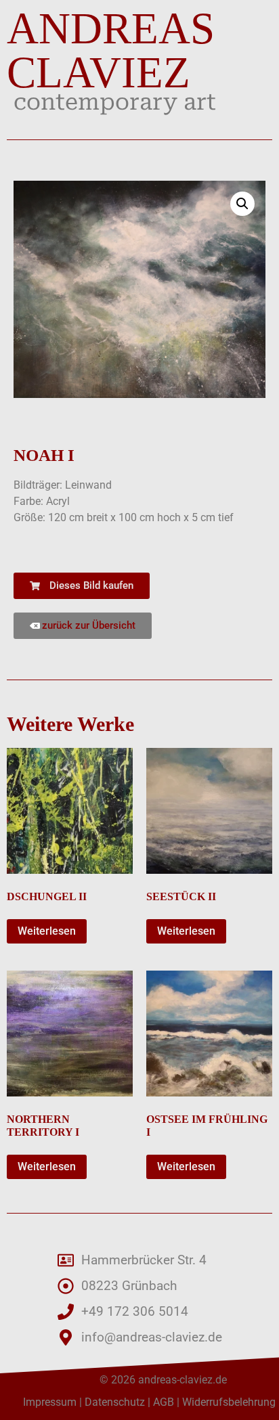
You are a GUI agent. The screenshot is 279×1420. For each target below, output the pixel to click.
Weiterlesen (47, 931)
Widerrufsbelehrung (229, 1402)
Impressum (50, 1402)
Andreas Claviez (111, 50)
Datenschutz (115, 1402)
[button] (242, 204)
